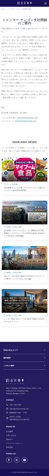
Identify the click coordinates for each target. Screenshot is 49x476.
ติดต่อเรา (9, 439)
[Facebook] (9, 460)
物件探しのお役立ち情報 (13, 227)
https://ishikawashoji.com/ (27, 118)
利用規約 (9, 447)
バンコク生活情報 (11, 184)
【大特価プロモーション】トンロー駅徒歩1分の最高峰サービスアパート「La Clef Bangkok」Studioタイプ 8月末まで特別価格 (24, 233)
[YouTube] (24, 460)
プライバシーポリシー (14, 443)
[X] (17, 460)
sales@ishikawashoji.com (19, 409)
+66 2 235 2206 (15, 405)
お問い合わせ (11, 435)
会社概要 (9, 431)
